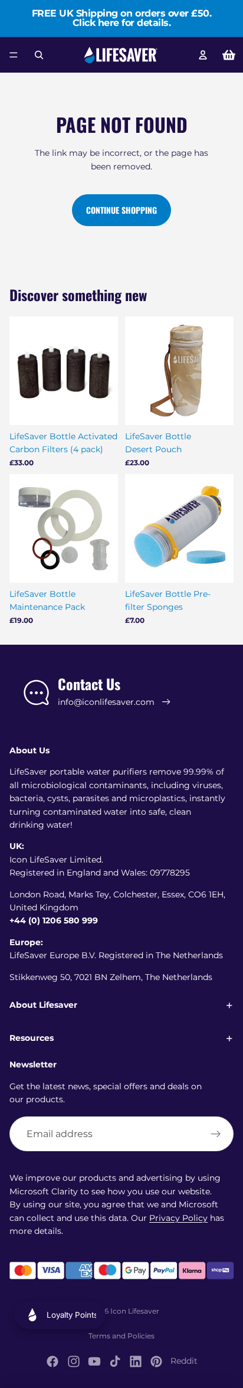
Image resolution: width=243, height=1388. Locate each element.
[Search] (39, 55)
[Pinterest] (156, 1361)
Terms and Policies (121, 1335)
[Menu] (13, 54)
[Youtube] (94, 1361)
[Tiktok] (115, 1361)
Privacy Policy (178, 1218)
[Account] (203, 55)
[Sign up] (215, 1134)
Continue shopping (121, 210)
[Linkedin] (136, 1361)
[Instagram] (74, 1361)
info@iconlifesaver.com (106, 702)
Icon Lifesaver (134, 1311)
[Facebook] (52, 1361)
